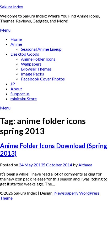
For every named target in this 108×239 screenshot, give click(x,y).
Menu (5, 29)
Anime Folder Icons (38, 58)
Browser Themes (36, 68)
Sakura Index (11, 6)
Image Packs (32, 73)
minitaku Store (23, 98)
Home (16, 39)
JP (12, 83)
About (16, 88)
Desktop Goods (24, 53)
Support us (20, 93)
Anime (16, 44)
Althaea (85, 164)
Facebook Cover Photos (43, 78)
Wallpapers (31, 63)
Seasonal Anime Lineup (41, 48)
